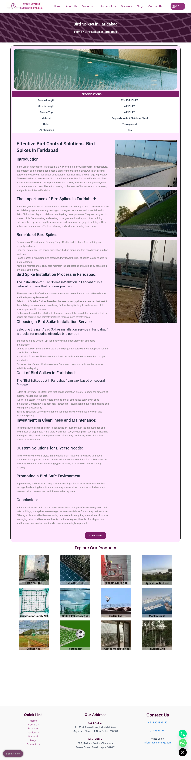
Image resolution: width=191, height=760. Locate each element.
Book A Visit (13, 753)
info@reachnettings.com (157, 742)
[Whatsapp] (183, 743)
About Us (71, 6)
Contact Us (155, 6)
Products (87, 6)
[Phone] (183, 734)
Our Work (126, 6)
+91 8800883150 (157, 722)
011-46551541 (157, 730)
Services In (106, 6)
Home (57, 6)
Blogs (140, 6)
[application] (94, 6)
